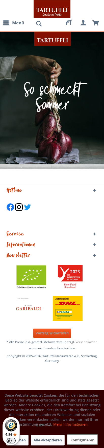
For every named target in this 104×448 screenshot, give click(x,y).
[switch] (11, 440)
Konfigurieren (82, 440)
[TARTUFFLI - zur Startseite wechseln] (52, 9)
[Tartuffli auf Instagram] (19, 213)
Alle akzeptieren (48, 440)
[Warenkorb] (96, 23)
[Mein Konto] (84, 23)
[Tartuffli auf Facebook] (10, 213)
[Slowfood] (70, 277)
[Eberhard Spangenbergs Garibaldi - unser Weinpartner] (40, 308)
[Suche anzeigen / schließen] (39, 24)
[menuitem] (13, 23)
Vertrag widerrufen (52, 333)
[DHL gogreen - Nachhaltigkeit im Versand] (70, 308)
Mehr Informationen (70, 424)
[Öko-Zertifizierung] (33, 277)
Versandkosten (86, 342)
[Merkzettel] (71, 23)
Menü (18, 23)
